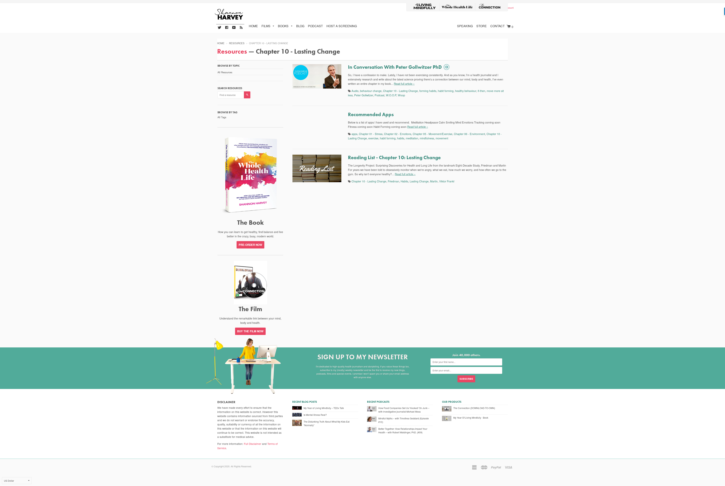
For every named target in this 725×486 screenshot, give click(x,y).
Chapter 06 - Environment (469, 134)
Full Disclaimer (252, 444)
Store (481, 26)
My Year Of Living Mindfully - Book (470, 417)
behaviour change (371, 91)
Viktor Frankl (446, 181)
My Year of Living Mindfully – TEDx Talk (324, 408)
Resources (236, 43)
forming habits (427, 91)
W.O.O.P (391, 95)
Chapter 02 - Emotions (397, 134)
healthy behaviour (465, 91)
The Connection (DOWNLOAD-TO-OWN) (474, 408)
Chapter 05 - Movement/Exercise (432, 134)
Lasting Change (419, 181)
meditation (412, 138)
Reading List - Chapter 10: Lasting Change (394, 157)
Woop (401, 95)
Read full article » (404, 84)
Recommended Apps (371, 114)
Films (266, 26)
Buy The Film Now (250, 331)
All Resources (225, 72)
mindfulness (427, 138)
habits (400, 138)
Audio (355, 91)
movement (442, 138)
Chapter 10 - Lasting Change (400, 91)
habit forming (446, 91)
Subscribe (466, 378)
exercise (373, 138)
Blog (300, 26)
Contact (497, 26)
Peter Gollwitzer (363, 95)
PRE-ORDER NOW (250, 245)
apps (354, 134)
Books (283, 26)
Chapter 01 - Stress (371, 134)
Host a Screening (341, 26)
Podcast (315, 26)
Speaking (465, 26)
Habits (404, 181)
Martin (434, 181)
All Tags (222, 117)
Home (253, 26)
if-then (481, 91)
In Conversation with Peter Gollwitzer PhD (395, 67)
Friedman (393, 181)
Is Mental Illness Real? (315, 414)
